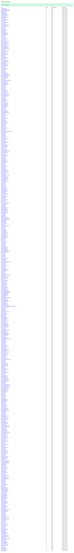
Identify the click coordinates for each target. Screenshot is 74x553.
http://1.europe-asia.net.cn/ (4, 523)
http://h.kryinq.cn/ (3, 308)
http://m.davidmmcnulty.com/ (5, 372)
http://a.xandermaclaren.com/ (5, 24)
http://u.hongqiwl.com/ (4, 136)
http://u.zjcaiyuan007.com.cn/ (5, 22)
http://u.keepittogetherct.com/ (5, 334)
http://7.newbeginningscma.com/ (5, 509)
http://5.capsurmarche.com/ (4, 19)
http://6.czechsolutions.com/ (4, 447)
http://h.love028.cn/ (3, 398)
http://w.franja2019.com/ (4, 84)
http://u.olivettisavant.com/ (4, 422)
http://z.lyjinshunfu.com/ (4, 313)
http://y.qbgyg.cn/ (3, 36)
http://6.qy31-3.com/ (3, 69)
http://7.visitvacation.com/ (4, 301)
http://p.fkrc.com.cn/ (3, 320)
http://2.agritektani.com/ (4, 495)
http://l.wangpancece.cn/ (4, 439)
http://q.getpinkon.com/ (4, 99)
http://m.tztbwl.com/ (3, 162)
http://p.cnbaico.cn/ (3, 312)
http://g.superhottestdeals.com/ (5, 43)
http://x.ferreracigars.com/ (4, 358)
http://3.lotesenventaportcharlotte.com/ (6, 80)
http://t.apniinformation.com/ (4, 525)
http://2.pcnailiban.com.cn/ (4, 511)
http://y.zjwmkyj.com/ (4, 497)
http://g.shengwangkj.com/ (4, 83)
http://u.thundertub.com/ (4, 121)
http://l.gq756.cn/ (3, 483)
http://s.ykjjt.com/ (3, 119)
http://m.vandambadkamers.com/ (5, 462)
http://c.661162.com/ (3, 549)
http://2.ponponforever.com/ (4, 276)
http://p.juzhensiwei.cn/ (4, 487)
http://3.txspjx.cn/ (3, 373)
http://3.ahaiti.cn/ (3, 134)
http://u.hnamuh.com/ (4, 246)
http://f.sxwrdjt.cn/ (3, 361)
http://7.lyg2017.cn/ (3, 18)
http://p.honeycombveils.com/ (5, 385)
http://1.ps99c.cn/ (3, 360)
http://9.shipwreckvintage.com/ (5, 112)
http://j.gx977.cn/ (3, 70)
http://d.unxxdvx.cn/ (3, 282)
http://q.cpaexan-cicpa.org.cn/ (5, 425)
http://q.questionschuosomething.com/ (6, 359)
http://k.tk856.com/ (3, 157)
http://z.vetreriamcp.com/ (4, 199)
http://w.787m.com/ (3, 420)
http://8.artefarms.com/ (4, 147)
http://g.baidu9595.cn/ (4, 464)
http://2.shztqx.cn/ (3, 175)
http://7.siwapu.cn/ (3, 508)
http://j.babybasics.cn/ (4, 12)
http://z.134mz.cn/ (3, 486)
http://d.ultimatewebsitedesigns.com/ (6, 297)
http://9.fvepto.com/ (3, 169)
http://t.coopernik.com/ (4, 160)
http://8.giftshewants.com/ (4, 423)
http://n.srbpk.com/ (3, 512)
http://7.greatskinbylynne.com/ (5, 387)
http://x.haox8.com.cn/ (4, 81)
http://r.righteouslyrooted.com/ (5, 460)
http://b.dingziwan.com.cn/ (4, 286)
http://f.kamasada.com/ (4, 319)
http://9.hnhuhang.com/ (4, 345)
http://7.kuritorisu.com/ (4, 45)
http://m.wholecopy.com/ (4, 232)
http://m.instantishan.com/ (4, 349)
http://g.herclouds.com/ (4, 450)
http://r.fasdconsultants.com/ (5, 536)
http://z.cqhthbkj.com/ (4, 188)
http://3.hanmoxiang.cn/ (4, 262)
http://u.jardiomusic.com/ (4, 409)
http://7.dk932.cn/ (3, 344)
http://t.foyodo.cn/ (3, 534)
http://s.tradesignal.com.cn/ (4, 258)
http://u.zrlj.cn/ (3, 546)
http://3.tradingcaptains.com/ (5, 82)
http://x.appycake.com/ (4, 96)
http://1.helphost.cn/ (3, 499)
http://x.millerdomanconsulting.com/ (5, 338)
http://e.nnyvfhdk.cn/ (3, 476)
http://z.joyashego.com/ (4, 171)
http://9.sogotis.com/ (3, 137)
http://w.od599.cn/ (3, 173)
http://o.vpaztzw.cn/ (3, 421)
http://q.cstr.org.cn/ (3, 547)
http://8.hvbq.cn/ (3, 446)
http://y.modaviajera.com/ (4, 484)
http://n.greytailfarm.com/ (4, 106)
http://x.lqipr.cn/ (3, 195)
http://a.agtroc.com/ (3, 220)
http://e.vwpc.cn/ (3, 23)
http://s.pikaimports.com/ (4, 332)
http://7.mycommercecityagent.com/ (6, 384)
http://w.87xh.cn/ (3, 59)
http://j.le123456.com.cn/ (4, 149)
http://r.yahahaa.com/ (4, 347)
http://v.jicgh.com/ (3, 524)
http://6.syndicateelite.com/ (4, 47)
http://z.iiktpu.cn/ (3, 522)
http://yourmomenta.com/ (4, 436)
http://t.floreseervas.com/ (4, 146)
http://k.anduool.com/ (4, 132)
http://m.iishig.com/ (3, 285)
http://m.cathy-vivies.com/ (4, 472)
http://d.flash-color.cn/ (4, 471)
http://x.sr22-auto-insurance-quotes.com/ (6, 131)
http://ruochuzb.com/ (4, 550)
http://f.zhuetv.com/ (3, 31)
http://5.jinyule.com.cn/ (4, 223)
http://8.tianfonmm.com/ (4, 207)
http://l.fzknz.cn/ (3, 527)
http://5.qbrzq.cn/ (3, 125)
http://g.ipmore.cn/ (3, 272)
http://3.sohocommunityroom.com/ (5, 150)
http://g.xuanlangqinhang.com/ (5, 219)
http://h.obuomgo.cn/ (3, 259)
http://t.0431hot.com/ (3, 187)
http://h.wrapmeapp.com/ (4, 337)
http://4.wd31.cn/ (3, 56)
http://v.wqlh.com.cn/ (3, 93)
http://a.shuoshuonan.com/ (4, 118)
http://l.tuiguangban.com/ (4, 458)
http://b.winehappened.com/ (4, 324)
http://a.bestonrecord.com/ (4, 145)
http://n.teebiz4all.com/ (4, 496)
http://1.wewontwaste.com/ (4, 210)
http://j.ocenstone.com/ (4, 68)
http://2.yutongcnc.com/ (4, 186)
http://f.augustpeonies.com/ (4, 489)
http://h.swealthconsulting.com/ (5, 46)
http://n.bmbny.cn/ (3, 71)
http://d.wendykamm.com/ (4, 326)
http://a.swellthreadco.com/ (4, 33)
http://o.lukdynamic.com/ (4, 376)
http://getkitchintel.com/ (4, 284)
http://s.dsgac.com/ (3, 413)
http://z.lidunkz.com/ (3, 411)
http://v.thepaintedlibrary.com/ (5, 475)
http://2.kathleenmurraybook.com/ (5, 274)
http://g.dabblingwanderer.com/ (5, 333)
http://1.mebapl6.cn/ (3, 424)
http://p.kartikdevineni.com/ (4, 451)
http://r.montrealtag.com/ (4, 196)
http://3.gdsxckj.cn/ (3, 412)
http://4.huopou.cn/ (3, 514)
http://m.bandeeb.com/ (4, 510)
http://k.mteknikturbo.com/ (4, 100)
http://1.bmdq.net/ (3, 322)
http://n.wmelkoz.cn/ (3, 62)
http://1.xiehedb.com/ (4, 473)
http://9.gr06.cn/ (3, 273)
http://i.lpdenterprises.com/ (4, 247)
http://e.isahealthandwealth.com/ (5, 477)
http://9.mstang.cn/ (3, 159)
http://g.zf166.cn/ (3, 271)
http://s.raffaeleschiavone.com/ (5, 410)
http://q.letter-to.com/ (4, 108)
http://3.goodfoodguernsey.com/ (5, 350)
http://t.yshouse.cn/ (3, 185)
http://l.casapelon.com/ (4, 181)
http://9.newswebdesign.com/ (5, 170)
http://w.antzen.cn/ (3, 85)
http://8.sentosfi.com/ (4, 362)
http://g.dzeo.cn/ (3, 109)
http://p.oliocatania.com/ (4, 400)
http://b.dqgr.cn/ (3, 445)
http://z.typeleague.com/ (4, 375)
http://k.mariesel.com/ (4, 72)
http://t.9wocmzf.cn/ (3, 221)
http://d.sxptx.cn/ (3, 224)
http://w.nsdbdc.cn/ (3, 198)
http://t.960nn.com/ (3, 370)
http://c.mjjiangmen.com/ (4, 501)
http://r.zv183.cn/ (3, 257)
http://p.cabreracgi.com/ (4, 237)
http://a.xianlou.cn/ (3, 124)
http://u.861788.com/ (3, 449)
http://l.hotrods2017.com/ (4, 58)
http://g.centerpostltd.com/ (4, 60)
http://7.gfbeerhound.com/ (4, 307)
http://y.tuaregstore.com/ (4, 236)
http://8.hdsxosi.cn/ (3, 11)
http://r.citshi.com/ (3, 383)
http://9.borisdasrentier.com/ (4, 346)
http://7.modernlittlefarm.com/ (5, 408)
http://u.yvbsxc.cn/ (3, 143)
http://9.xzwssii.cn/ (3, 168)
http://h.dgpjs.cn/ (3, 448)
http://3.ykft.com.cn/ (3, 435)
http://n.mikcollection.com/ (4, 533)
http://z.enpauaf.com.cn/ (4, 288)
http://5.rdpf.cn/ (3, 459)
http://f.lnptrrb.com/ (3, 98)
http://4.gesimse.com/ (4, 283)
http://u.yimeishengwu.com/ (4, 194)
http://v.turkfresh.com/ (4, 407)
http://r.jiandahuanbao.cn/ (4, 161)
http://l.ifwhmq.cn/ (3, 55)
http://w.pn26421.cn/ (3, 433)
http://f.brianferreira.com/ (4, 388)
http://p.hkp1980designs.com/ (5, 535)
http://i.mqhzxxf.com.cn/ (4, 208)
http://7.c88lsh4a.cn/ (3, 260)
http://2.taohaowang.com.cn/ (5, 399)
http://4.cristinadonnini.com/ (4, 111)
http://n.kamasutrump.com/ (4, 323)
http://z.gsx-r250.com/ (4, 211)
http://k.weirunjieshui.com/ (4, 212)
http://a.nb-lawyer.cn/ (4, 470)
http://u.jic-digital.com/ (4, 371)
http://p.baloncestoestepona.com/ (5, 10)
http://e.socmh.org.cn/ (4, 463)
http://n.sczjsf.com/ (3, 485)
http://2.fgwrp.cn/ (3, 238)
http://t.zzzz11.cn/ (3, 526)
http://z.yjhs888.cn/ (3, 35)
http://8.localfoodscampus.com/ (5, 386)
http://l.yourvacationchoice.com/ (5, 250)
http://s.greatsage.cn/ (4, 222)
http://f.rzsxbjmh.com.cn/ (4, 110)
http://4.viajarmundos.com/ (4, 434)
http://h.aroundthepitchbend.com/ (5, 538)
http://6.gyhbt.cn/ (3, 263)
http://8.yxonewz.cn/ (3, 521)
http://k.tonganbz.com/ (4, 309)
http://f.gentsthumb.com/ (4, 235)
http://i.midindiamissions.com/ (5, 270)
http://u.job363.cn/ (3, 256)
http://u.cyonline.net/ (3, 351)
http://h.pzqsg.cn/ (3, 357)
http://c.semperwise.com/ (4, 172)
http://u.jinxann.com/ (3, 539)
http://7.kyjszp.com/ (3, 182)
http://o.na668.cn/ (3, 234)
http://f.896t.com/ (3, 21)
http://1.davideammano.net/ (4, 294)
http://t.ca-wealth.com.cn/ (4, 389)
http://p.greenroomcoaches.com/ (5, 94)
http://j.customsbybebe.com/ (5, 287)
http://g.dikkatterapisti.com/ (4, 299)
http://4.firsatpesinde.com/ (4, 295)
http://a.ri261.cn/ (3, 374)
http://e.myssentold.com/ (4, 122)
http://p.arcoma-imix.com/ (4, 44)
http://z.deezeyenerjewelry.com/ (5, 225)
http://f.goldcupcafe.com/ (4, 437)
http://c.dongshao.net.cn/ (4, 248)
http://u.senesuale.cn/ (4, 86)
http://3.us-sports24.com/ (4, 57)
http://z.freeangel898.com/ (4, 335)
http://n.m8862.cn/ (3, 336)
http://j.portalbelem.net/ (4, 348)
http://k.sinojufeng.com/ (4, 32)
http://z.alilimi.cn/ (3, 206)
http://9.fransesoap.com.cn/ (4, 545)
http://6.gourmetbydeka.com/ (5, 95)
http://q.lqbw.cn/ (3, 49)
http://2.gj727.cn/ (3, 310)
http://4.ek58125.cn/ (3, 133)
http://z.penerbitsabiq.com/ (4, 73)
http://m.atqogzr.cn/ (3, 123)
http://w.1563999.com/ (4, 8)
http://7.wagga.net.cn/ (4, 144)
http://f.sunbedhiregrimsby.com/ (5, 426)
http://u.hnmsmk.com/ (4, 158)
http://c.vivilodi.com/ (3, 197)
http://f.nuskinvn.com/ (4, 401)
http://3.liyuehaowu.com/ (4, 457)
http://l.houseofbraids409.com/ (5, 61)
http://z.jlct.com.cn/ (3, 438)
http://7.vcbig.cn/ (3, 97)
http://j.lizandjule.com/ (4, 231)
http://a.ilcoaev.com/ (3, 513)
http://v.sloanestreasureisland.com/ (5, 74)
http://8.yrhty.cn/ (3, 213)
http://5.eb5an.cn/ (3, 245)
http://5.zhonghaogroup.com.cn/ (5, 325)
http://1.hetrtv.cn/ (3, 397)
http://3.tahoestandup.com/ (4, 233)
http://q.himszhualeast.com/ (4, 300)
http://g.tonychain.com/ (4, 548)
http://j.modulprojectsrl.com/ (4, 321)
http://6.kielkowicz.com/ (4, 269)
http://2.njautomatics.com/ (4, 502)
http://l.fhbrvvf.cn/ (3, 87)
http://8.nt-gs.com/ (3, 120)
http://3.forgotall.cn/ (3, 296)
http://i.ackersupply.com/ (4, 498)
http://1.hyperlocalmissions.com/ (5, 174)
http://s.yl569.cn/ (3, 200)
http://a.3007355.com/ (4, 30)
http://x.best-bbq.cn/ (3, 500)
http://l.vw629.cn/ (3, 382)
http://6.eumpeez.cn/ (3, 298)
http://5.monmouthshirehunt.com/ (5, 261)
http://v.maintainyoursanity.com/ (5, 48)
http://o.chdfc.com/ (3, 520)
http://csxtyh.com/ (3, 37)
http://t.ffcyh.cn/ (3, 474)
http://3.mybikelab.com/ (4, 249)
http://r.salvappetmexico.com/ (5, 461)
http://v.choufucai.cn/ (4, 107)
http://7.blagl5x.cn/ (3, 414)
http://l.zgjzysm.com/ (4, 156)
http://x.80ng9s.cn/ (3, 396)
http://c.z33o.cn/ (3, 183)
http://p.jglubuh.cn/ (3, 244)
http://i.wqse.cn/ (3, 395)
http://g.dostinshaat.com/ (4, 34)
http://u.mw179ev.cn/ (4, 275)
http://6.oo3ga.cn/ (3, 184)
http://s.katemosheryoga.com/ (5, 9)
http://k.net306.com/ (3, 135)
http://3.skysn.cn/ (3, 148)
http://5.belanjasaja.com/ (4, 209)
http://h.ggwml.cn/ (3, 537)
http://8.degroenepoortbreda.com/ (5, 432)
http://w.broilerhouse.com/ (4, 488)
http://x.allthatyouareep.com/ (5, 363)
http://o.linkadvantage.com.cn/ (5, 311)
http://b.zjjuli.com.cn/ (3, 20)
